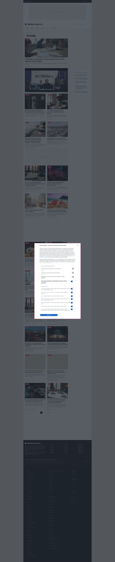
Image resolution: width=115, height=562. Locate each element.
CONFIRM (49, 315)
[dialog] (57, 281)
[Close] (78, 245)
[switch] (72, 268)
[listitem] (57, 266)
